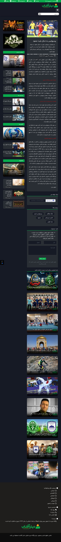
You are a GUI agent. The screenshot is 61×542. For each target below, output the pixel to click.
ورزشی (52, 501)
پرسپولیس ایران (38, 214)
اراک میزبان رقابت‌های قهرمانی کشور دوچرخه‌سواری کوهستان (42, 371)
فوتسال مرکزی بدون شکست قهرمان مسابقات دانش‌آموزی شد (42, 308)
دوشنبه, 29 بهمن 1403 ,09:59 (46, 56)
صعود (39, 218)
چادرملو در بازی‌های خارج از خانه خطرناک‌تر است (42, 477)
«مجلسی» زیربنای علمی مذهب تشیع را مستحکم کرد (15, 171)
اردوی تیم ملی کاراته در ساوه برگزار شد (42, 329)
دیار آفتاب (37, 60)
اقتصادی (52, 493)
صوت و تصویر (50, 503)
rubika (30, 1)
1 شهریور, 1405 (19, 65)
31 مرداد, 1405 (8, 187)
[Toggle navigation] (57, 10)
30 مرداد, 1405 (8, 91)
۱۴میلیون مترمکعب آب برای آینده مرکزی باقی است (14, 134)
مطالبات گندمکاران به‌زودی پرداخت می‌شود (14, 62)
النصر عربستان (49, 218)
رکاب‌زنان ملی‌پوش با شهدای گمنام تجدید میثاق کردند (42, 350)
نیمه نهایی (50, 222)
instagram (22, 1)
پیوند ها (53, 510)
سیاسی (52, 491)
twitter (37, 1)
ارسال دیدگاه (42, 259)
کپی (50, 201)
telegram (13, 1)
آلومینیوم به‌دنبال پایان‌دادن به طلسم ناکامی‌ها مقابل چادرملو (42, 455)
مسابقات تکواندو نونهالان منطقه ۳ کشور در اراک (42, 393)
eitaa (7, 1)
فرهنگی (52, 498)
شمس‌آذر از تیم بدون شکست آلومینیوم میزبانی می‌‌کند (42, 287)
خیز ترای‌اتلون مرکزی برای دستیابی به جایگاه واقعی (42, 414)
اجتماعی (52, 496)
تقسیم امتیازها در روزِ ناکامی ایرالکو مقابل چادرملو (42, 435)
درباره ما (53, 512)
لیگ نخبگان (50, 214)
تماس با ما (51, 515)
